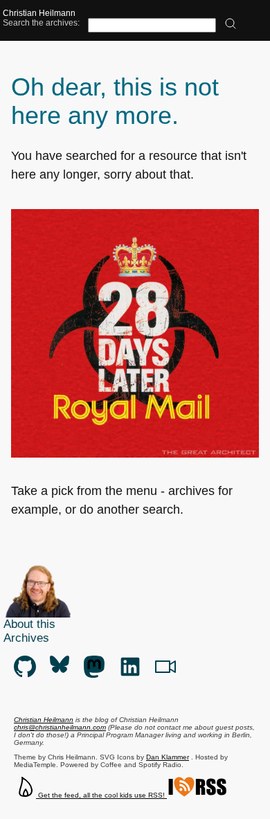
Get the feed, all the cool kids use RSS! (101, 795)
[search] (230, 24)
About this (29, 624)
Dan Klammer (167, 757)
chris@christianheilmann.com (60, 727)
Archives (26, 638)
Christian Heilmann (39, 13)
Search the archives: (41, 23)
